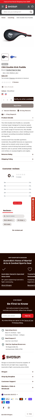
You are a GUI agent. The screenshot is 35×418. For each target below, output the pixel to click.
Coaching (11, 18)
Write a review (17, 203)
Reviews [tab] (7, 210)
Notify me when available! (23, 99)
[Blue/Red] (6, 94)
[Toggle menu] (2, 6)
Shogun (9, 414)
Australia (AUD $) (10, 394)
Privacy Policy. (18, 323)
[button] (17, 182)
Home (3, 18)
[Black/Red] (2, 94)
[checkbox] (7, 224)
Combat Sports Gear (13, 70)
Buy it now (17, 105)
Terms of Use (28, 320)
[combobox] (17, 12)
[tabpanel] (17, 232)
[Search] (31, 12)
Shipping (12, 78)
